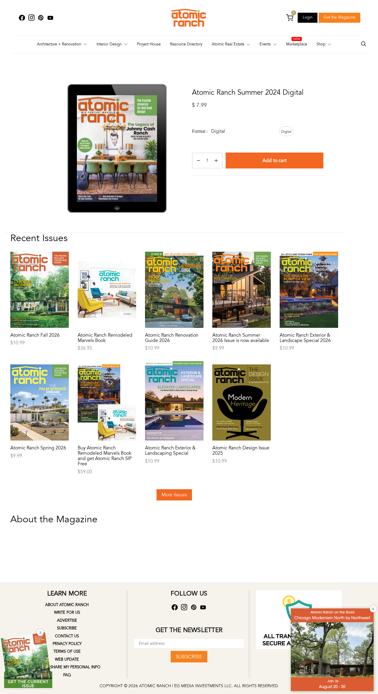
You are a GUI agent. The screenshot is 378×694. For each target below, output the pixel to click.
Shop (321, 44)
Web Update (67, 659)
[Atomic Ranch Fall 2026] (39, 277)
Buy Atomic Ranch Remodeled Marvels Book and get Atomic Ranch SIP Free (105, 456)
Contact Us (67, 636)
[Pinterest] (41, 18)
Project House (149, 44)
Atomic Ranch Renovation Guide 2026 (171, 338)
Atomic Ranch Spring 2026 (38, 448)
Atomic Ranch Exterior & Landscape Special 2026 (305, 338)
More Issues (174, 495)
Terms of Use (67, 651)
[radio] (286, 131)
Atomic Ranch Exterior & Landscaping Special (170, 450)
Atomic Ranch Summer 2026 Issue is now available (240, 338)
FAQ (67, 675)
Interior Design (109, 44)
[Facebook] (22, 18)
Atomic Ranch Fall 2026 (35, 335)
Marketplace (296, 44)
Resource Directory (186, 44)
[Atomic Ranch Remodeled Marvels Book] (107, 277)
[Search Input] (363, 44)
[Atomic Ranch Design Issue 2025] (241, 390)
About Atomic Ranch (67, 605)
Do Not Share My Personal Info (66, 667)
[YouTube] (50, 18)
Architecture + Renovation (59, 44)
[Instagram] (31, 18)
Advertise (67, 620)
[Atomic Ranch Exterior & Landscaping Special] (174, 390)
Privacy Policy (67, 643)
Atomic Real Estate (228, 44)
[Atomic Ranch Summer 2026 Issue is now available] (241, 277)
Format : (200, 131)
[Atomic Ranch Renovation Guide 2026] (174, 277)
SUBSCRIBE (189, 656)
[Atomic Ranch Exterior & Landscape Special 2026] (309, 277)
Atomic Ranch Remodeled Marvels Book (105, 338)
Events (265, 44)
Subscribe (67, 628)
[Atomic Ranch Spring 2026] (39, 390)
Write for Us (67, 612)
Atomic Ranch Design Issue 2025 (240, 450)
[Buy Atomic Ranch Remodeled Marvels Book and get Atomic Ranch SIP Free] (107, 390)
